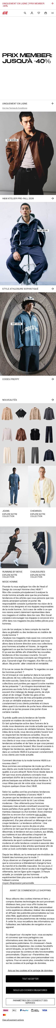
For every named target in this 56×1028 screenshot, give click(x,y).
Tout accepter (30, 979)
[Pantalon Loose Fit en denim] (7, 455)
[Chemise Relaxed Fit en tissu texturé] (7, 413)
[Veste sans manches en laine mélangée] (35, 434)
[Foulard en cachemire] (21, 413)
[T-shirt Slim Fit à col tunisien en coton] (7, 434)
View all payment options (13, 1020)
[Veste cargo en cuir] (21, 434)
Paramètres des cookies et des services (30, 1001)
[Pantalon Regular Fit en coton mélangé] (35, 455)
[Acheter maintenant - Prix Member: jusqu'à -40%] (52, 103)
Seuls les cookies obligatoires (30, 990)
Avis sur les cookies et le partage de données (30, 970)
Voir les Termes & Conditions (14, 108)
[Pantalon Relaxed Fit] (21, 455)
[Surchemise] (35, 413)
